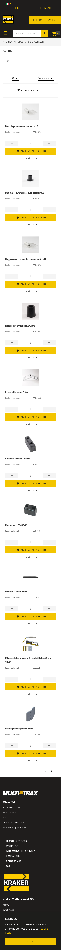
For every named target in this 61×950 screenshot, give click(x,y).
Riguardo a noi (14, 861)
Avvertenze (12, 846)
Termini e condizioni (16, 841)
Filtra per (33, 90)
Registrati (45, 8)
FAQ (8, 866)
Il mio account (14, 856)
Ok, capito (30, 941)
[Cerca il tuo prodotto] (44, 33)
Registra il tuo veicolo (45, 20)
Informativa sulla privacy (20, 851)
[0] (55, 34)
